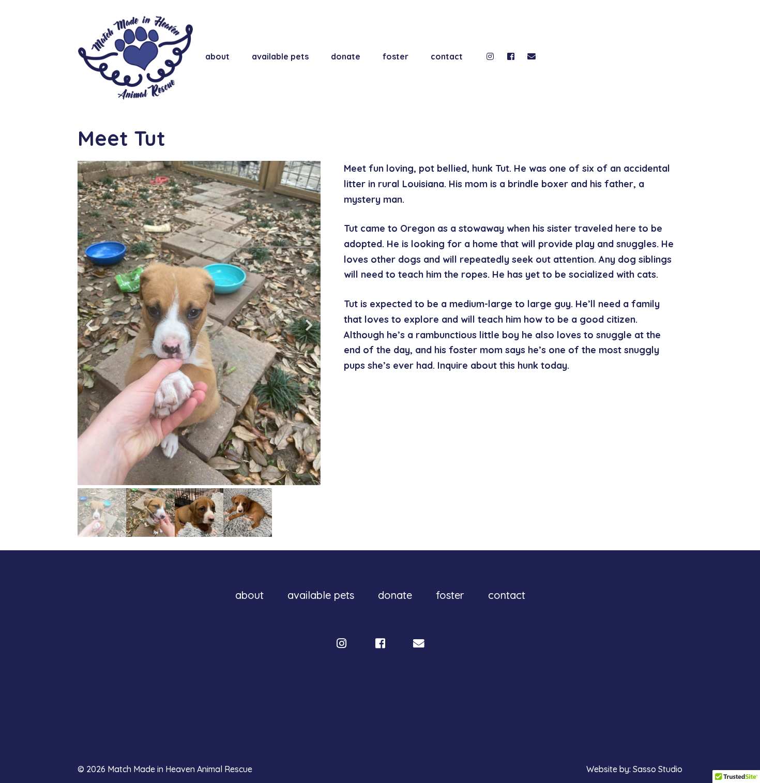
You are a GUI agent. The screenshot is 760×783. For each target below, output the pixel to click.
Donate (345, 56)
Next (308, 324)
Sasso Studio (657, 769)
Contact (447, 56)
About (217, 56)
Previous (89, 324)
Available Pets (280, 56)
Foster (395, 56)
